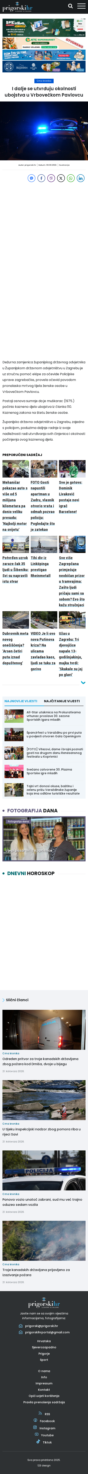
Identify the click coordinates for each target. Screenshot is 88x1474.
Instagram (47, 1428)
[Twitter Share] (61, 178)
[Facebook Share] (41, 178)
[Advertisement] (44, 227)
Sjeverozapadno (44, 1347)
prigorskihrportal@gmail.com (47, 1332)
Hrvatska (44, 1341)
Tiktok (47, 1442)
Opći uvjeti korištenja (44, 1396)
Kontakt (44, 1390)
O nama (44, 1371)
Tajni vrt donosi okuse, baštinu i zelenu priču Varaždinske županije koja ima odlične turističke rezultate (53, 790)
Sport (44, 1360)
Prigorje (44, 1354)
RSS (47, 1414)
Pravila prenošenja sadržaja (44, 1402)
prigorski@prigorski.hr (41, 1326)
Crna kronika (44, 80)
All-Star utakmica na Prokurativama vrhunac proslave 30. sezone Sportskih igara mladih (54, 716)
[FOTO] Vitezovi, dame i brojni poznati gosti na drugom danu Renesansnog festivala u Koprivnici (55, 753)
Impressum (44, 1383)
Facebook (47, 1421)
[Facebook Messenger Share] (31, 178)
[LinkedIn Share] (81, 178)
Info (44, 1377)
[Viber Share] (51, 178)
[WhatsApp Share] (71, 178)
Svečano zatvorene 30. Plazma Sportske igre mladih (49, 771)
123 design (44, 1465)
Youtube (47, 1435)
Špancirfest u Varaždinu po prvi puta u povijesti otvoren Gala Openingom (54, 734)
